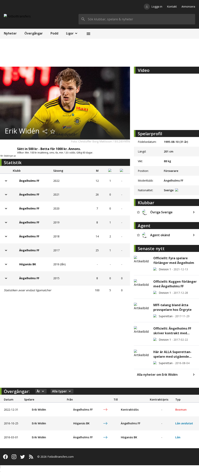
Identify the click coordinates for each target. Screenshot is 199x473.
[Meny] (88, 34)
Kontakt (172, 6)
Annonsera (188, 6)
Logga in (156, 6)
